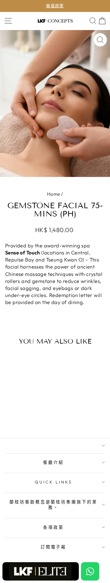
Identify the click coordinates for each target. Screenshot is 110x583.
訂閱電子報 (54, 546)
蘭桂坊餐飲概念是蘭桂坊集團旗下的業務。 (53, 504)
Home (53, 194)
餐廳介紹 (53, 462)
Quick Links (53, 482)
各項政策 (53, 527)
